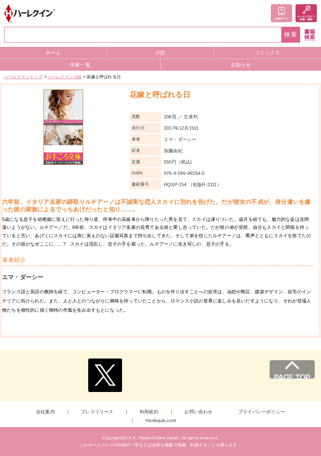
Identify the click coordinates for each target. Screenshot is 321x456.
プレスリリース (97, 412)
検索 (291, 34)
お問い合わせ (198, 412)
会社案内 (45, 412)
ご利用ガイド (281, 13)
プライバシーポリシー (261, 412)
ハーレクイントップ (23, 76)
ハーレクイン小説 (65, 76)
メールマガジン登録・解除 (306, 13)
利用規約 (149, 412)
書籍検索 (309, 34)
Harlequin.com (160, 420)
